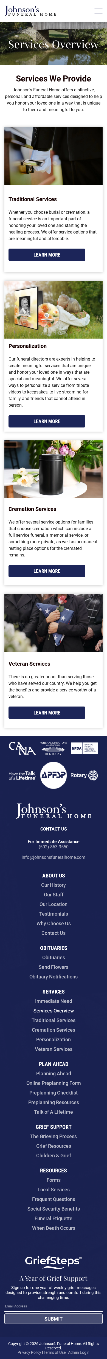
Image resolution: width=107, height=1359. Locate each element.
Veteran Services (53, 1049)
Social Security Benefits (53, 1209)
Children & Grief (53, 1155)
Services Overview (53, 1011)
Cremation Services (53, 1030)
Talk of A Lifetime (53, 1112)
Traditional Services (53, 1020)
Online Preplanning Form (53, 1083)
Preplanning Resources (53, 1102)
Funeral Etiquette (53, 1218)
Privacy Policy (29, 1352)
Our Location (53, 904)
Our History (53, 885)
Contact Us (53, 933)
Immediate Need (53, 1001)
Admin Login (78, 1352)
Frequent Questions (53, 1199)
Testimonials (53, 914)
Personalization (53, 1039)
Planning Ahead (53, 1073)
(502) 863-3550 (54, 846)
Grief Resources (53, 1146)
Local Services (54, 1189)
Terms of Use (55, 1352)
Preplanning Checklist (53, 1093)
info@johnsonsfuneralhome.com (53, 857)
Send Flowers (53, 967)
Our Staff (53, 894)
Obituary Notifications (53, 977)
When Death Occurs (53, 1228)
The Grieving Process (53, 1136)
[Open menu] (98, 11)
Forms (54, 1180)
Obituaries (53, 957)
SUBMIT (53, 1319)
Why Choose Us (53, 923)
